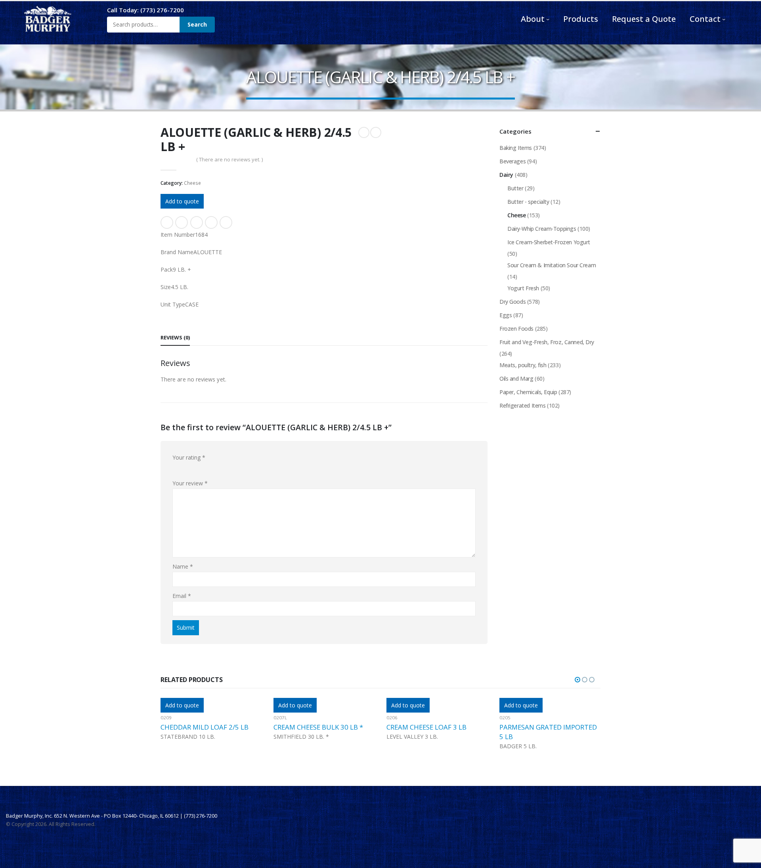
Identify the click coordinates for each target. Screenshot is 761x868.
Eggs (505, 315)
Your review (190, 483)
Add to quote (182, 201)
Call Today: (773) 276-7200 (145, 10)
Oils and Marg (516, 378)
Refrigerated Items (522, 405)
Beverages (512, 161)
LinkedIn (196, 222)
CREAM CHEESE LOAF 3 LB (313, 727)
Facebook (167, 222)
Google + (211, 222)
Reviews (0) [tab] (175, 337)
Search (197, 24)
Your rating (188, 457)
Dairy (506, 174)
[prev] (363, 132)
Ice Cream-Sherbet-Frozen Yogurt (548, 242)
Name (182, 566)
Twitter (181, 222)
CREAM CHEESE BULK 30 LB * (205, 727)
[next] (375, 132)
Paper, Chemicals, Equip (528, 392)
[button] (577, 679)
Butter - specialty (528, 201)
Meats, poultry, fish (523, 365)
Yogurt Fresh (523, 288)
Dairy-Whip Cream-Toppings (541, 228)
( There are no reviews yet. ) (229, 159)
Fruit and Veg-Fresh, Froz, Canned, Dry (546, 342)
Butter (515, 188)
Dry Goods (512, 301)
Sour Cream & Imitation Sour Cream (551, 265)
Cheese (192, 183)
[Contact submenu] (723, 19)
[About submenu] (547, 19)
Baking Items (515, 147)
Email (226, 222)
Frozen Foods (516, 328)
